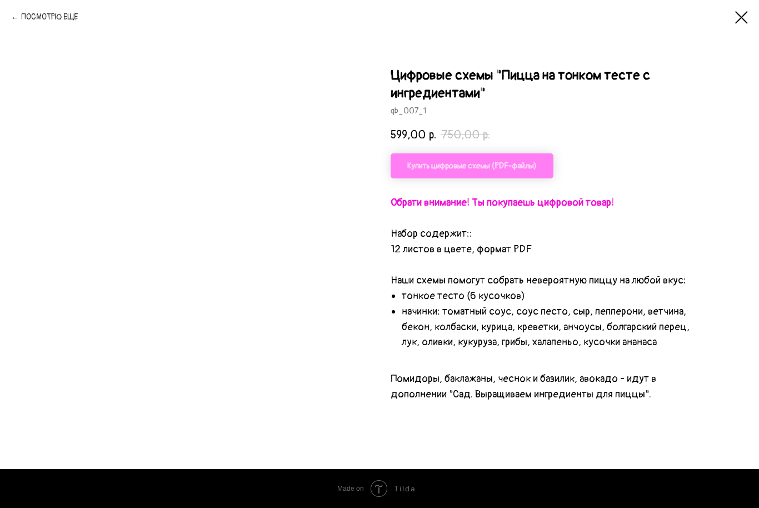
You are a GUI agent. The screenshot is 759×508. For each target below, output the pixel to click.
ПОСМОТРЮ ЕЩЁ (49, 17)
